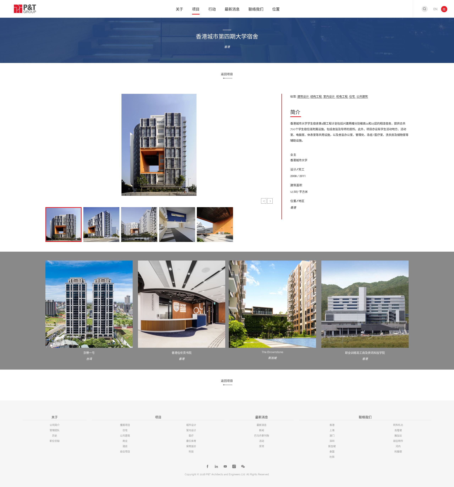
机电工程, (342, 96)
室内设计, (329, 96)
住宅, (352, 96)
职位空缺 (55, 440)
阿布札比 (398, 425)
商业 (125, 440)
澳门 (332, 435)
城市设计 (191, 425)
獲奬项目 (125, 425)
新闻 (261, 430)
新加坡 (332, 446)
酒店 (125, 446)
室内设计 (191, 430)
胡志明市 (398, 440)
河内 (398, 446)
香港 (332, 425)
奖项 (261, 446)
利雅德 (398, 451)
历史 (54, 435)
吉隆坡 (398, 430)
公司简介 (55, 425)
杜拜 (332, 456)
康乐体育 (191, 440)
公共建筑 (362, 96)
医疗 (191, 435)
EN (435, 9)
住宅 (125, 430)
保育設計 (191, 446)
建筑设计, (303, 96)
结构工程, (316, 96)
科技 (191, 451)
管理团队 (55, 430)
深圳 (332, 440)
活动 (261, 440)
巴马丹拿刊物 (261, 435)
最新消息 (262, 425)
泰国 (332, 451)
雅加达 (398, 435)
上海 (332, 430)
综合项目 (125, 451)
